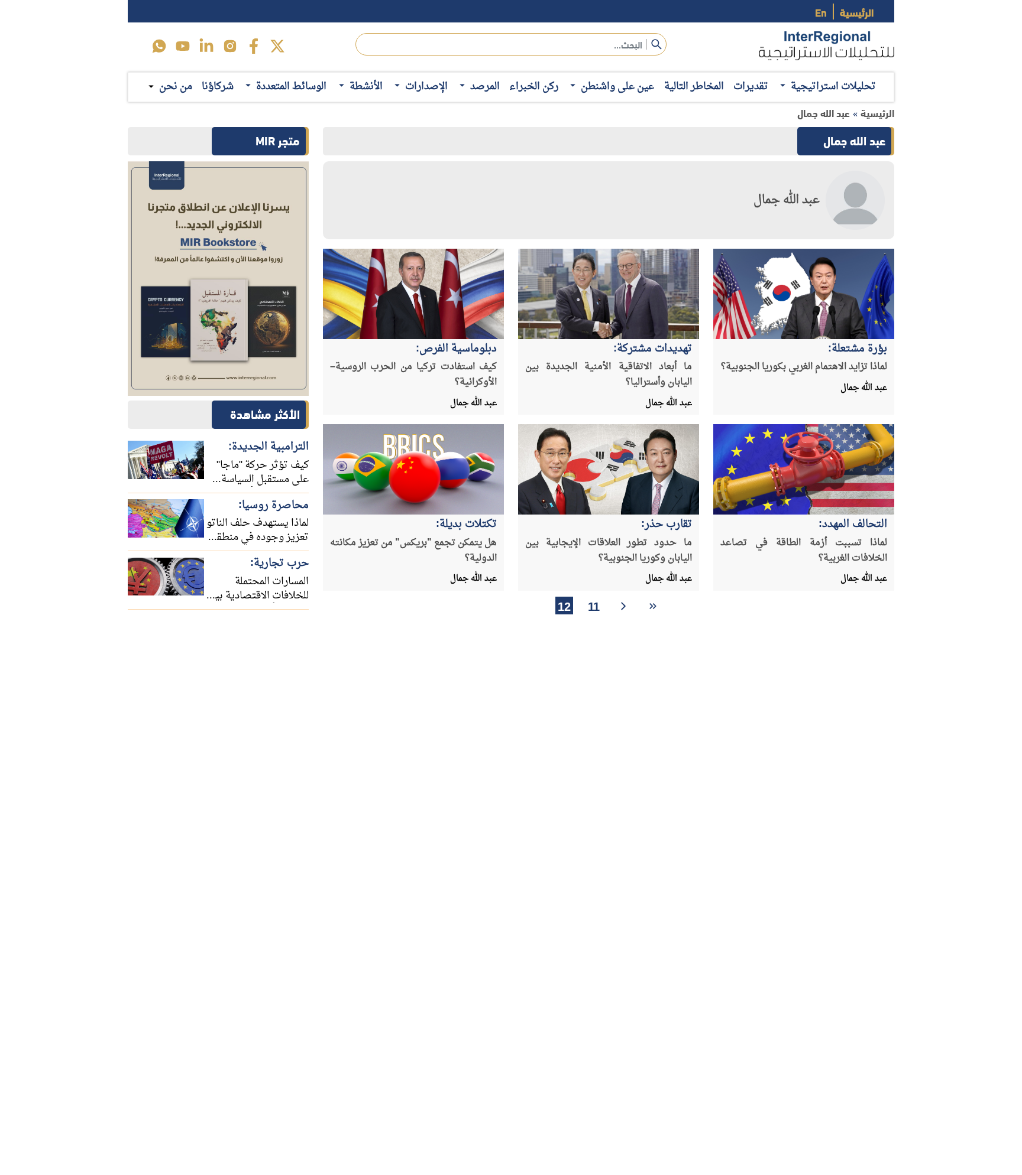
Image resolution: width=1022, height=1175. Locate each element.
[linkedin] (206, 46)
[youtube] (183, 46)
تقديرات (750, 86)
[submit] (656, 44)
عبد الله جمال (823, 112)
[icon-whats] (159, 46)
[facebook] (254, 46)
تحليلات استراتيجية (833, 86)
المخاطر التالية (694, 86)
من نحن (175, 87)
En (821, 11)
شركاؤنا (218, 86)
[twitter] (277, 46)
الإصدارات (426, 86)
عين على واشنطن (617, 86)
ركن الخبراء (533, 86)
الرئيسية (857, 11)
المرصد (485, 86)
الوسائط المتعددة (291, 86)
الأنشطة (366, 86)
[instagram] (230, 46)
